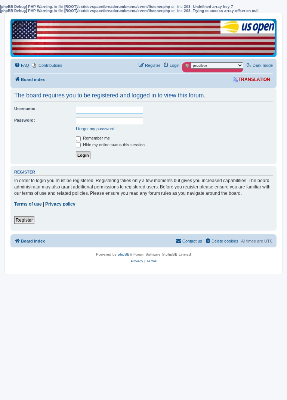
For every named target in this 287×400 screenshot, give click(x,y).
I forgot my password (95, 128)
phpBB (124, 254)
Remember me (96, 138)
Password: (24, 120)
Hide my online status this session (113, 145)
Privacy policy (60, 204)
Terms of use (28, 204)
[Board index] (143, 38)
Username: (25, 108)
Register (24, 220)
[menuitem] (21, 65)
